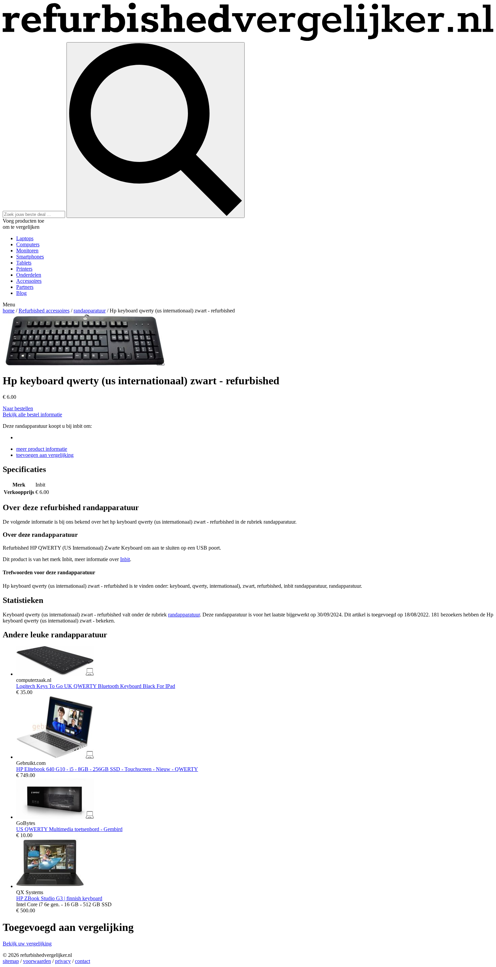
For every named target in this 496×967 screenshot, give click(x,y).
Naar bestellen (18, 408)
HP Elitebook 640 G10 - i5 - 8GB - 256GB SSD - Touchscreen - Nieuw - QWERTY (107, 769)
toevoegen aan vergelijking (45, 455)
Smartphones (30, 256)
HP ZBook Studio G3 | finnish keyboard (59, 898)
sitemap (11, 961)
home (9, 310)
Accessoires (29, 281)
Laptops (24, 238)
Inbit (125, 559)
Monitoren (27, 250)
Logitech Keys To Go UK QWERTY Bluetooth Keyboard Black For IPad (95, 686)
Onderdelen (28, 275)
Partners (24, 287)
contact (82, 961)
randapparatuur (90, 310)
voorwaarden (37, 961)
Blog (21, 293)
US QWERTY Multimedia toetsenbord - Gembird (69, 829)
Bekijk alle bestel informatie (32, 414)
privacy (63, 961)
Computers (27, 244)
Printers (24, 269)
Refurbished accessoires (44, 310)
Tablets (23, 263)
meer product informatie (41, 449)
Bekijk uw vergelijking (27, 943)
